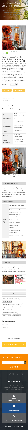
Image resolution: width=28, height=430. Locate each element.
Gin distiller (17, 307)
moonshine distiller (7, 301)
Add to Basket (19, 90)
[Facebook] (18, 367)
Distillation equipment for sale (10, 312)
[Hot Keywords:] (25, 362)
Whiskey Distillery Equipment (9, 309)
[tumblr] (15, 367)
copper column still (7, 307)
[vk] (13, 367)
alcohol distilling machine (9, 304)
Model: (4, 98)
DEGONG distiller (7, 315)
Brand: (4, 100)
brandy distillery (17, 315)
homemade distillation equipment (11, 298)
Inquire (7, 90)
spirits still (20, 304)
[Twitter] (10, 367)
